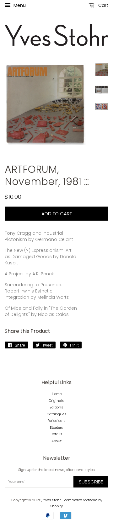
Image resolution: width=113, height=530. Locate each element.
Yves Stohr (52, 500)
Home (57, 393)
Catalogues (57, 414)
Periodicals (56, 420)
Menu (19, 5)
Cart (102, 5)
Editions (56, 407)
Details (56, 434)
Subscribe (91, 481)
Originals (56, 400)
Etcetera (56, 427)
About (56, 440)
